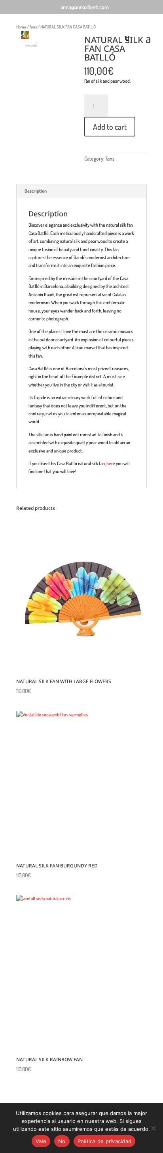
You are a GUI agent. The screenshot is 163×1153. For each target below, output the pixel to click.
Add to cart (110, 126)
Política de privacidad (105, 1141)
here (110, 463)
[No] (153, 1128)
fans (110, 158)
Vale (41, 1141)
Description (36, 191)
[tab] (81, 191)
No (62, 1141)
